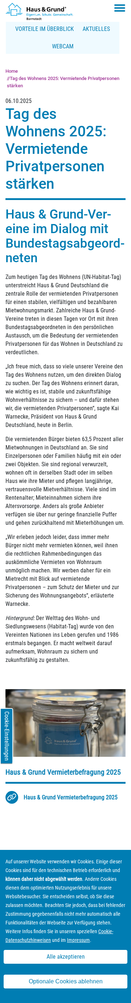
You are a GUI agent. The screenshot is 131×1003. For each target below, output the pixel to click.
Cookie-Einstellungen (6, 736)
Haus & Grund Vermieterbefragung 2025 (71, 797)
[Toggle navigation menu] (119, 8)
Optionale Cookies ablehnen (66, 981)
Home (11, 71)
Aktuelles (96, 28)
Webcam (63, 46)
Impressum (78, 940)
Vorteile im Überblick (44, 28)
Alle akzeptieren (66, 956)
